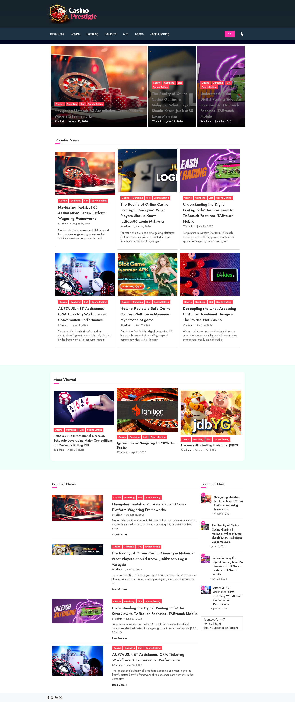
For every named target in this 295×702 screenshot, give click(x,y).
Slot (125, 34)
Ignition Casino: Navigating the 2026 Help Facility (147, 445)
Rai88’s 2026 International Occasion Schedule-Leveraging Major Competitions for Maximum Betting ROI (83, 440)
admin (61, 121)
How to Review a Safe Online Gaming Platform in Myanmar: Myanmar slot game (145, 314)
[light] (242, 34)
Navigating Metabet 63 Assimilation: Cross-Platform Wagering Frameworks (98, 113)
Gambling (92, 34)
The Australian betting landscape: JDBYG (209, 445)
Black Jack (57, 34)
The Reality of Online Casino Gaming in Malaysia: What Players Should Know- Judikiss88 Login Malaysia (172, 105)
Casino (75, 34)
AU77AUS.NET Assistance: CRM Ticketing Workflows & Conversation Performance (82, 314)
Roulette (110, 34)
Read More (118, 534)
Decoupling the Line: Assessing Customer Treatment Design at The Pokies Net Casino (209, 314)
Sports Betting (159, 34)
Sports (139, 34)
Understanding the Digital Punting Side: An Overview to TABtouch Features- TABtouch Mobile (220, 105)
